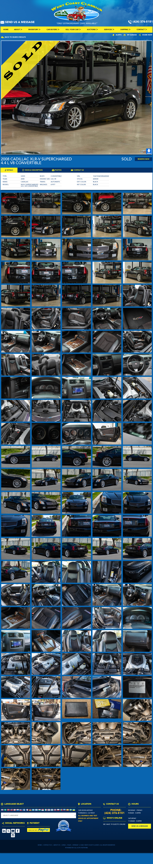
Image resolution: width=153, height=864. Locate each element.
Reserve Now (143, 159)
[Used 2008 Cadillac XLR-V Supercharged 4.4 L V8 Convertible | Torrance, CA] (76, 97)
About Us (56, 845)
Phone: (114, 810)
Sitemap (76, 845)
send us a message (139, 826)
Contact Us (47, 845)
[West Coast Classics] (76, 13)
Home (40, 845)
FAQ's (69, 845)
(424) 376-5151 (114, 813)
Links (64, 845)
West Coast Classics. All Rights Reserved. (99, 845)
